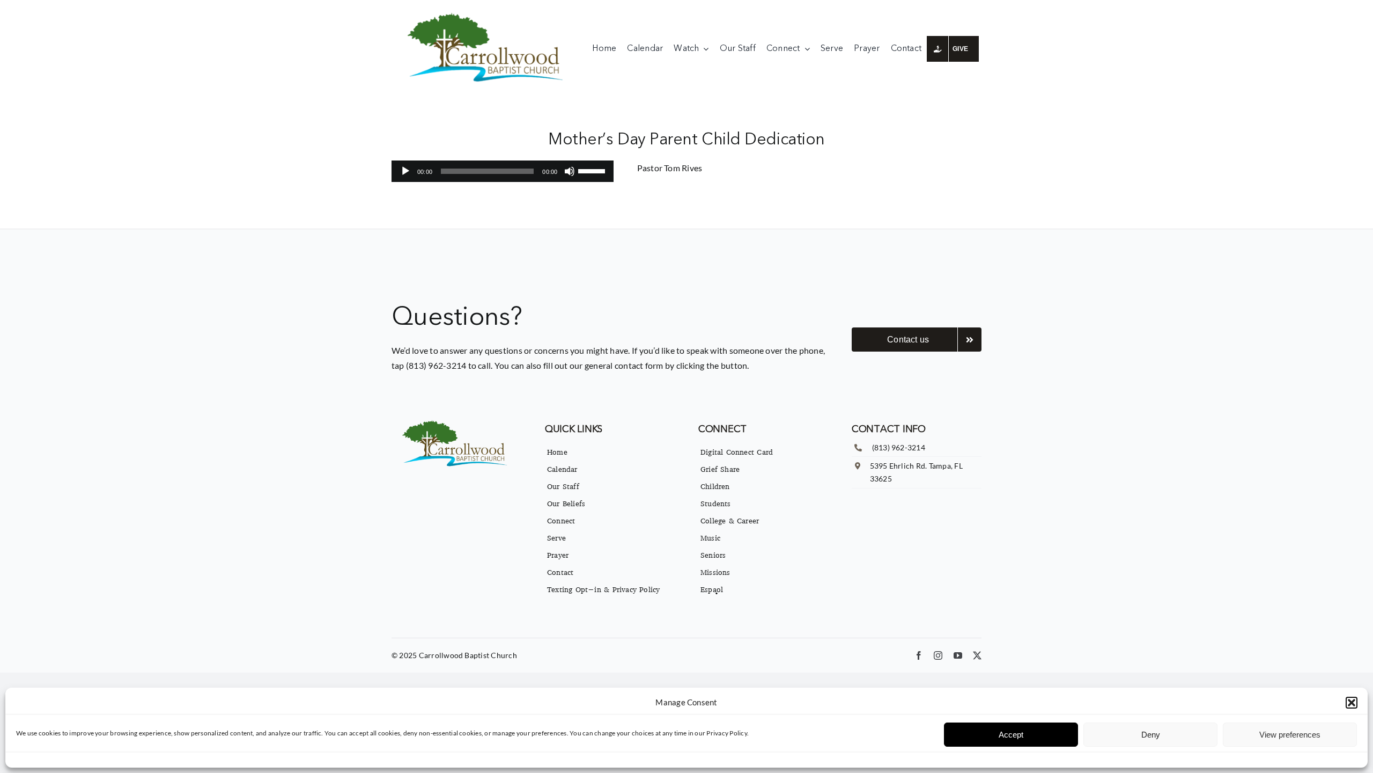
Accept (1011, 734)
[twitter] (977, 655)
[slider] (593, 170)
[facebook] (918, 655)
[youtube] (958, 655)
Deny (1150, 734)
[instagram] (938, 655)
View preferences (1289, 734)
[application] (503, 171)
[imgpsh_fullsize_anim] (488, 15)
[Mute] (569, 171)
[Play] (405, 171)
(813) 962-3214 (898, 447)
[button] (1351, 702)
